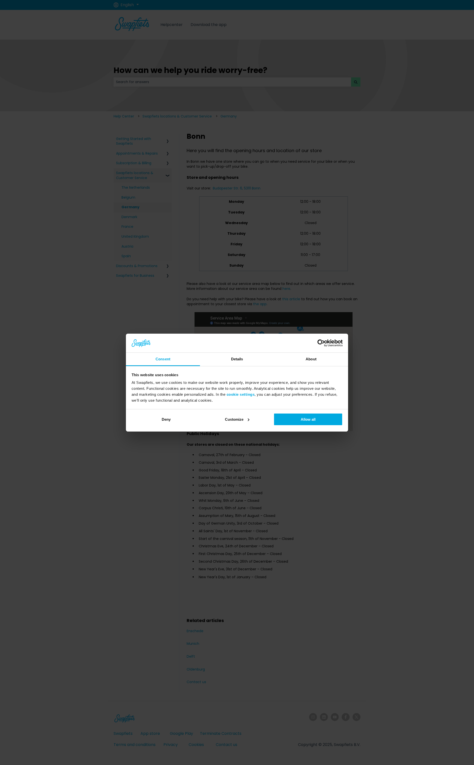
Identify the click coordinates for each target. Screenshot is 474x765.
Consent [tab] (163, 359)
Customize (234, 419)
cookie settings (241, 394)
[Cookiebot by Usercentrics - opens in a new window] (321, 343)
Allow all (308, 419)
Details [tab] (237, 359)
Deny (166, 419)
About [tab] (311, 359)
